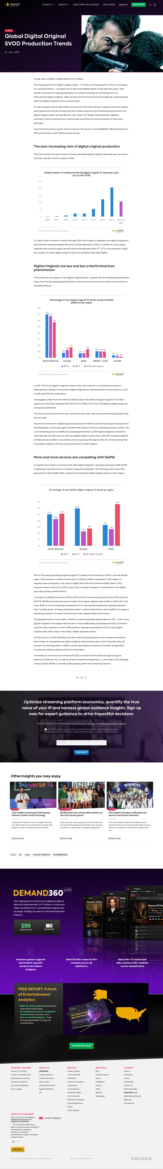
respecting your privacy (83, 724)
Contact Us (138, 5)
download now (81, 1046)
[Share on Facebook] (85, 677)
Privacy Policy (88, 1158)
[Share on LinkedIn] (78, 677)
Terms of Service (76, 1158)
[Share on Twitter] (82, 677)
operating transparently (113, 724)
